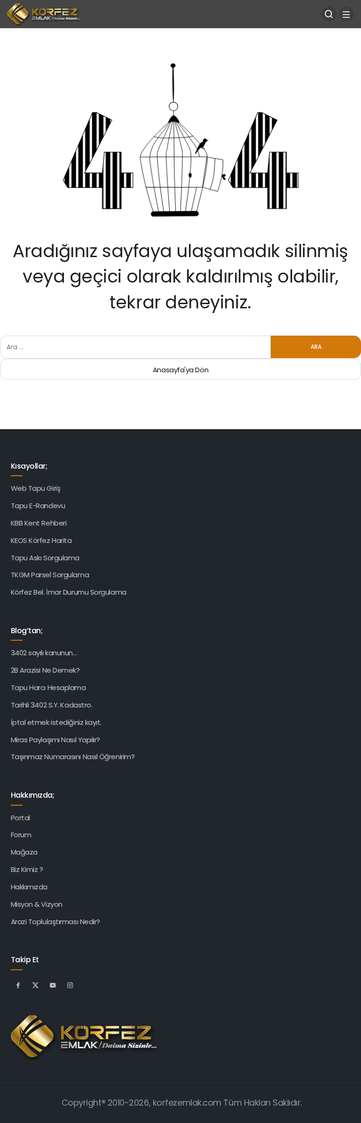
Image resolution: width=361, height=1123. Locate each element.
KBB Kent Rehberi (39, 523)
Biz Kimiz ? (27, 869)
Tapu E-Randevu (38, 505)
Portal (20, 818)
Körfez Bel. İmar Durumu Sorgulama (68, 592)
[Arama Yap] (329, 14)
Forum (21, 835)
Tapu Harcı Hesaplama (48, 687)
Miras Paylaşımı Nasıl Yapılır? (56, 740)
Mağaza (24, 852)
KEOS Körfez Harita (41, 540)
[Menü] (346, 14)
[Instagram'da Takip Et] (70, 984)
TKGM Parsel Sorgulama (50, 575)
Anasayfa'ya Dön (180, 370)
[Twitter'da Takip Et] (35, 984)
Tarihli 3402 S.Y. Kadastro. (52, 705)
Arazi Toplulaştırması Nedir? (55, 922)
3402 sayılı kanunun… (44, 653)
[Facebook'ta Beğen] (18, 984)
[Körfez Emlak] (47, 13)
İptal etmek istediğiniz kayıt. (56, 722)
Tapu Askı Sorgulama (45, 558)
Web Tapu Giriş (36, 488)
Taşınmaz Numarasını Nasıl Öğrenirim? (73, 757)
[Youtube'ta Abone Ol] (53, 984)
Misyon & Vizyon (37, 904)
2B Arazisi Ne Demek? (45, 670)
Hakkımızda (29, 887)
